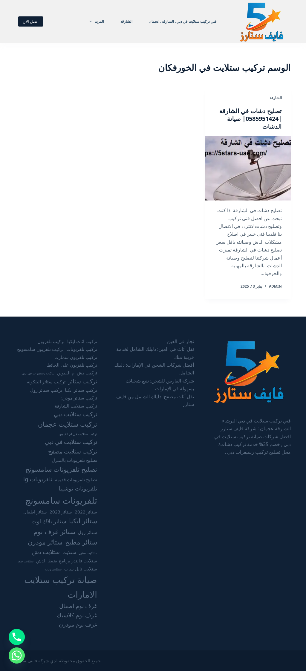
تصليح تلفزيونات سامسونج (61, 469)
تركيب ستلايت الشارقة (76, 406)
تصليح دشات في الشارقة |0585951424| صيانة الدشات (250, 118)
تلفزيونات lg (37, 479)
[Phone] (17, 637)
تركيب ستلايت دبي (75, 414)
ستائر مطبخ (81, 542)
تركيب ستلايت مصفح (72, 451)
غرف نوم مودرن (78, 624)
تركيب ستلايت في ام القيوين (78, 434)
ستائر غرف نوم (54, 531)
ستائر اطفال (35, 512)
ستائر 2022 (86, 512)
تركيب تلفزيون (51, 341)
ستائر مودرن (45, 542)
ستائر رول (87, 532)
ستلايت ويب (53, 569)
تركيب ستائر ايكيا (81, 390)
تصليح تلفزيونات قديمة (76, 479)
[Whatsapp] (17, 655)
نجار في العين (180, 341)
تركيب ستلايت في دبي (71, 442)
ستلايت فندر (25, 561)
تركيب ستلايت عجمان (67, 424)
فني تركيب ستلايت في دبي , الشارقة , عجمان (183, 21)
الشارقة (126, 21)
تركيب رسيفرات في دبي (38, 373)
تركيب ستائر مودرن (78, 398)
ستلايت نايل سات (80, 569)
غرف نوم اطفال (78, 606)
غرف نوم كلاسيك (77, 615)
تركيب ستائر (82, 381)
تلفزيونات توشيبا (78, 488)
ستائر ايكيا (83, 520)
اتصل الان (31, 21)
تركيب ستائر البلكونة (46, 382)
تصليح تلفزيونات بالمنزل (74, 460)
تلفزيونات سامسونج (61, 500)
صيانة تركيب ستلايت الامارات (60, 587)
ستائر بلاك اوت (48, 521)
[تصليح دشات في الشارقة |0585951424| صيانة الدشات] (248, 168)
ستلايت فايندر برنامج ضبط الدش (66, 561)
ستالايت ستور (88, 553)
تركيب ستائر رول (46, 390)
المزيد (99, 21)
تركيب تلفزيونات (81, 349)
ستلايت (69, 552)
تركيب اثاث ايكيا (82, 341)
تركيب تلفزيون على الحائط (72, 365)
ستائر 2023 (61, 512)
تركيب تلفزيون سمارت (75, 357)
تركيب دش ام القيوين (77, 373)
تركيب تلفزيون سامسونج (40, 349)
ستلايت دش (46, 552)
